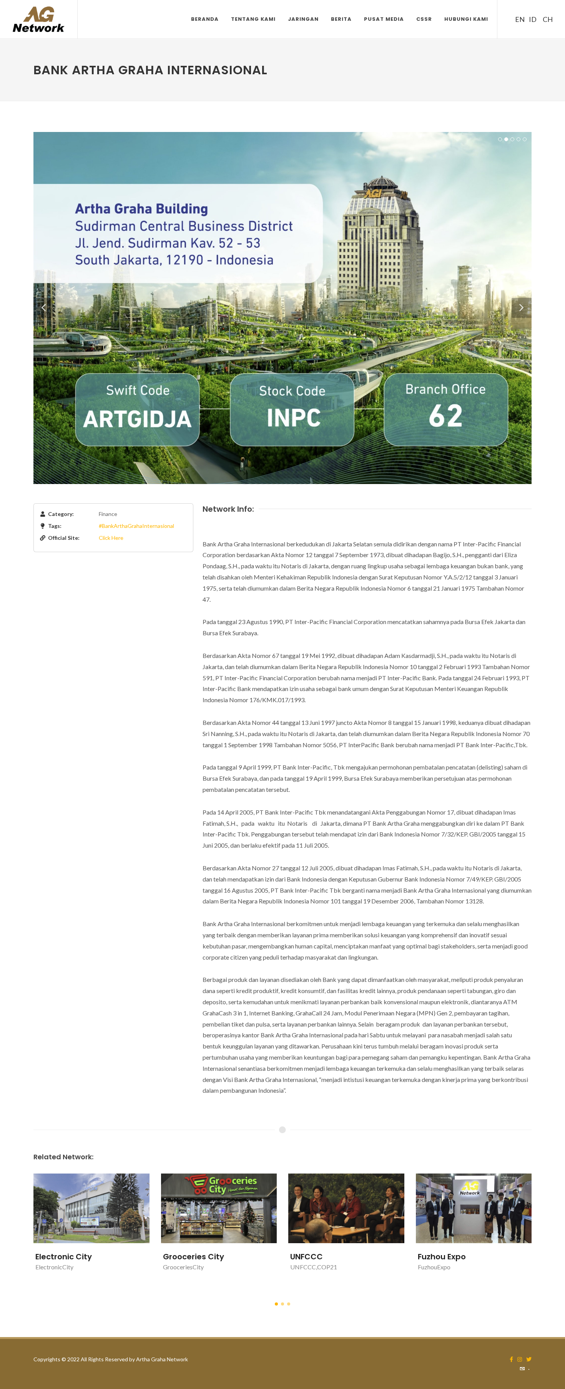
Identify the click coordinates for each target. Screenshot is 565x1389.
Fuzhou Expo (442, 1256)
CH (546, 19)
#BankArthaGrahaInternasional (136, 526)
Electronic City (63, 1256)
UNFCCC (306, 1256)
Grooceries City (193, 1256)
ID (533, 19)
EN (519, 19)
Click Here (111, 537)
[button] (276, 1304)
